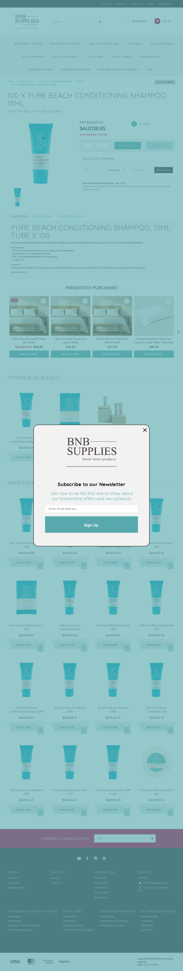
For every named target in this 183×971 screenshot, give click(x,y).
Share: (159, 82)
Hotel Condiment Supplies (20, 930)
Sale (150, 69)
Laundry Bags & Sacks (75, 69)
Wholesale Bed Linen (73, 925)
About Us (121, 3)
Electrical (134, 43)
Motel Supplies (15, 921)
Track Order (13, 882)
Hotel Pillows (147, 925)
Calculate (164, 170)
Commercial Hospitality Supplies (33, 911)
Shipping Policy (101, 897)
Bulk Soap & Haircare (104, 43)
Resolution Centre (16, 887)
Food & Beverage (162, 43)
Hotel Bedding (70, 916)
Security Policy (101, 892)
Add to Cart (128, 145)
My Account (139, 21)
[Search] (100, 22)
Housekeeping (149, 56)
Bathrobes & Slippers (29, 43)
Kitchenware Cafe (40, 69)
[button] (43, 301)
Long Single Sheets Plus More (117, 69)
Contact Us (137, 3)
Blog (150, 3)
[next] (178, 332)
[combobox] (74, 22)
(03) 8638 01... (165, 3)
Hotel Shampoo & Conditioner (114, 921)
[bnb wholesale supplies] (26, 21)
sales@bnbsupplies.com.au (155, 882)
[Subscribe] (152, 838)
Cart (165, 21)
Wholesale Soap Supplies (112, 925)
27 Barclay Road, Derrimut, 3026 (153, 889)
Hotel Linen (95, 56)
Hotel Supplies (14, 916)
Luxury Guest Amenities (117, 911)
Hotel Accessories (65, 56)
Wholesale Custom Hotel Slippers (23, 925)
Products (106, 3)
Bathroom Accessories (65, 43)
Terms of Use (100, 878)
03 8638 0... (144, 878)
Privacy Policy (100, 882)
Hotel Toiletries (107, 916)
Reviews (64, 216)
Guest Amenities (33, 56)
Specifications (43, 216)
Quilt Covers (147, 930)
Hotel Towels (121, 56)
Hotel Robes (146, 921)
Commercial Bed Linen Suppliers (78, 930)
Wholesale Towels (149, 916)
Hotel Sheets (69, 921)
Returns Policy (101, 887)
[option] (41, 153)
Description (18, 216)
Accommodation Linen (158, 911)
